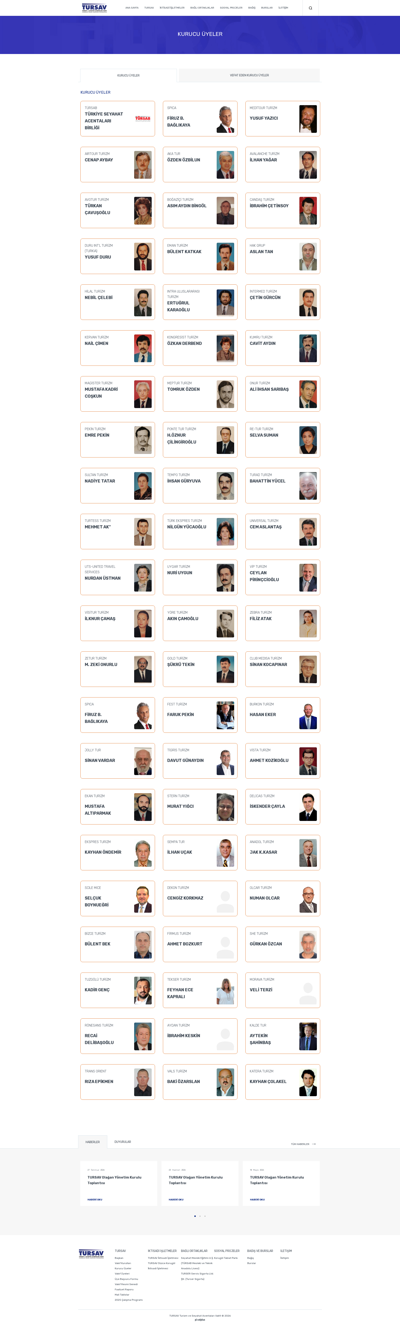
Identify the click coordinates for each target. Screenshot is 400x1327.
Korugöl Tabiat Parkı (226, 1258)
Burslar (251, 1263)
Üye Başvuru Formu (126, 1279)
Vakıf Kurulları (123, 1263)
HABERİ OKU (95, 1199)
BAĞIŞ (251, 7)
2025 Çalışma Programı (129, 1299)
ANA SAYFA (132, 7)
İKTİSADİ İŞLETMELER (172, 7)
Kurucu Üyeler (123, 1268)
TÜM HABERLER (300, 1144)
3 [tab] (205, 1216)
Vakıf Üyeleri (122, 1273)
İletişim (284, 1258)
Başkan (119, 1258)
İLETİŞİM (283, 7)
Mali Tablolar (122, 1294)
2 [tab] (200, 1216)
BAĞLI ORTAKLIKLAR (202, 7)
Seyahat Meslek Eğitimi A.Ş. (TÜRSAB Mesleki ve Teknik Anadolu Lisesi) (197, 1263)
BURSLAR (267, 7)
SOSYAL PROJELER (231, 7)
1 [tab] (195, 1216)
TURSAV (149, 7)
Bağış (250, 1258)
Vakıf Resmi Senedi (126, 1284)
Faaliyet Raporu (124, 1289)
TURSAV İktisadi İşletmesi (163, 1258)
